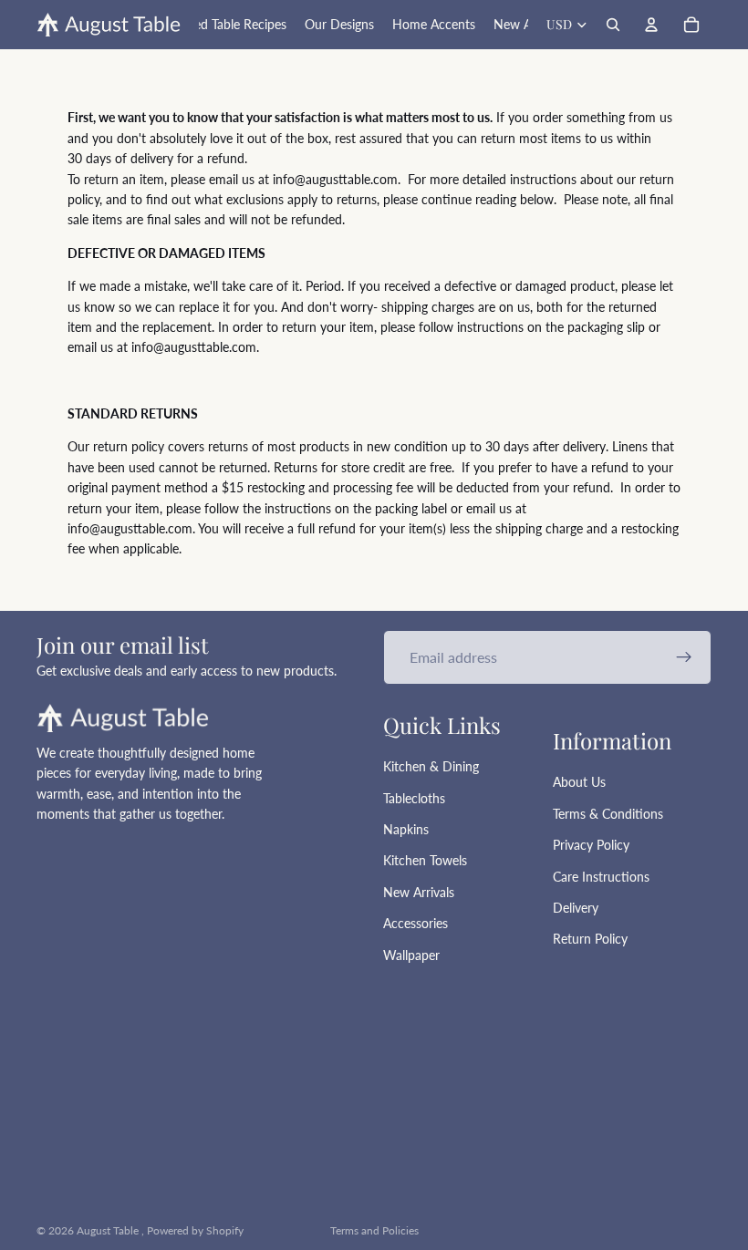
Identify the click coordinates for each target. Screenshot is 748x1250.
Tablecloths (414, 798)
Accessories (415, 923)
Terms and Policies (374, 1230)
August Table (109, 1230)
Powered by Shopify (195, 1230)
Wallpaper (411, 955)
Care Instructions (601, 876)
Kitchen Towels (425, 860)
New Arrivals (418, 892)
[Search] (613, 25)
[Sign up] (684, 657)
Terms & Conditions (608, 813)
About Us (579, 782)
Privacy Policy (591, 844)
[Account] (651, 25)
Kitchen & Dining (431, 766)
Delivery (575, 907)
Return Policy (590, 938)
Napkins (406, 829)
